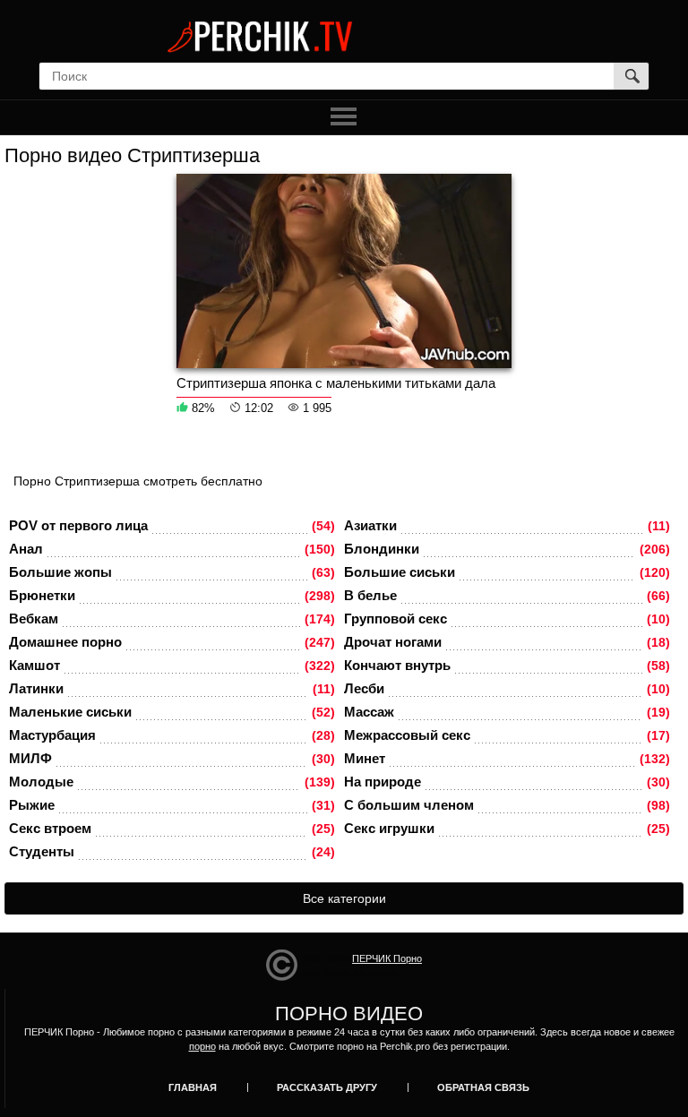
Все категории (344, 898)
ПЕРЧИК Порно (387, 958)
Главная (192, 1087)
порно (202, 1046)
